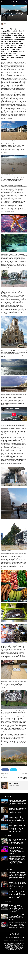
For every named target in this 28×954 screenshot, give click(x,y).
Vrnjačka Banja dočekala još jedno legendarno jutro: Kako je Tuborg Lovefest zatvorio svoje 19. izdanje (17, 925)
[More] (19, 769)
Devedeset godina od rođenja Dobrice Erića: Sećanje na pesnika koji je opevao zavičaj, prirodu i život (17, 841)
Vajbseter (17, 10)
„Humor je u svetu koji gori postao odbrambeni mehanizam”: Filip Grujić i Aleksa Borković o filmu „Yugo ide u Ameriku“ (17, 828)
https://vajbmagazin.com (14, 785)
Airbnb (22, 68)
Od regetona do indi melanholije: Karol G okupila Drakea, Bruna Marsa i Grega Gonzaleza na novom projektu (17, 908)
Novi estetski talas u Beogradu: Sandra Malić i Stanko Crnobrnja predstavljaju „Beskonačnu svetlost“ (17, 850)
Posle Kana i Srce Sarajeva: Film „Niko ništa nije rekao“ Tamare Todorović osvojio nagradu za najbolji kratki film (17, 875)
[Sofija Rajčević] (2, 24)
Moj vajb (11, 10)
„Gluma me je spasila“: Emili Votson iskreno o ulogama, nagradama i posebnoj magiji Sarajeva (17, 802)
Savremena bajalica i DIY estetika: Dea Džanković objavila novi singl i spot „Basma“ (16, 917)
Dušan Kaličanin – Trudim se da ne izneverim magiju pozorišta (22, 776)
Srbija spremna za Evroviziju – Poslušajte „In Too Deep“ (7, 776)
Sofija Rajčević (7, 24)
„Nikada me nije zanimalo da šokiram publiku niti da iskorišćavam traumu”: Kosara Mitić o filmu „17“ (17, 810)
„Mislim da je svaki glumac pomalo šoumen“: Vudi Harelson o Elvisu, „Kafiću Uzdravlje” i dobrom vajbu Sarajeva (17, 819)
